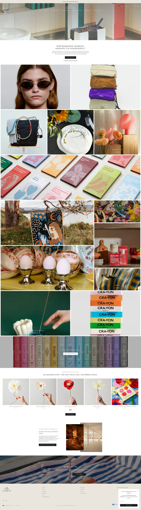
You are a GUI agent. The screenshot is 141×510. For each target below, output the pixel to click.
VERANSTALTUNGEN (98, 10)
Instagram (82, 489)
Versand (43, 489)
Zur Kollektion (35, 106)
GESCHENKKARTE (88, 10)
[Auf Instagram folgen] (6, 500)
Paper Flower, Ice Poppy (70, 406)
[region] (70, 21)
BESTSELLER (45, 10)
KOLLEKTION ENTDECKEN (70, 353)
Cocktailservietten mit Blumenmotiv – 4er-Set (125, 406)
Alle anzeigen (70, 414)
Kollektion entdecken (23, 151)
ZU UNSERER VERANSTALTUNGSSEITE (70, 60)
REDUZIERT (73, 10)
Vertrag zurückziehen (45, 496)
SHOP (40, 10)
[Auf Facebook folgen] (3, 500)
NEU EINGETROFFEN (55, 10)
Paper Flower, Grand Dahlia (16, 406)
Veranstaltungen (83, 493)
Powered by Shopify (72, 505)
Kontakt (43, 487)
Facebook (82, 491)
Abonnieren (129, 505)
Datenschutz (44, 493)
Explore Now (70, 27)
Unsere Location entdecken (47, 444)
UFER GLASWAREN (65, 10)
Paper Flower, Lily (97, 406)
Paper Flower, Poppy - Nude (43, 406)
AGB (43, 495)
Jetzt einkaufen (70, 57)
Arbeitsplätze (82, 487)
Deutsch (127, 6)
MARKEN (80, 10)
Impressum (44, 491)
